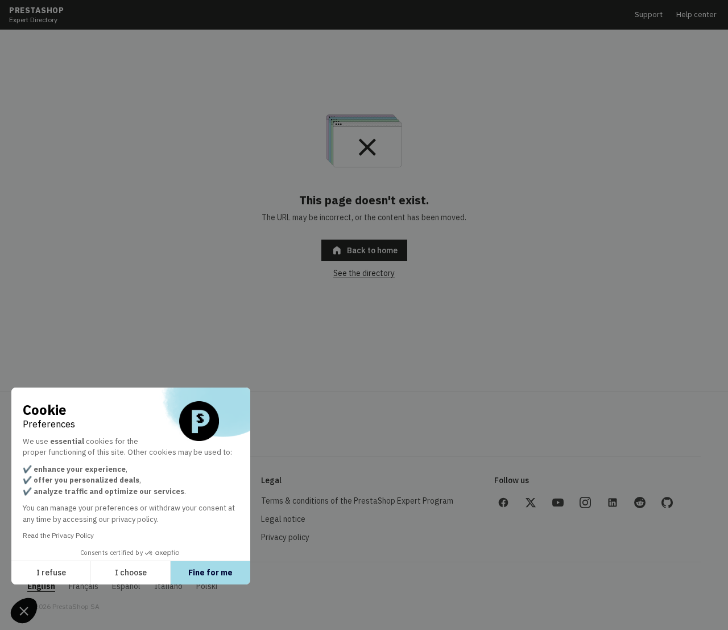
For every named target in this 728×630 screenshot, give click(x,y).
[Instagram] (585, 502)
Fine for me (210, 572)
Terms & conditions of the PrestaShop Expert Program (357, 501)
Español (126, 586)
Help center (696, 14)
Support (649, 14)
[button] (24, 610)
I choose (131, 572)
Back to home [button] (364, 250)
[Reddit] (640, 502)
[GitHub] (667, 502)
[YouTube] (558, 502)
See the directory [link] (364, 273)
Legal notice (283, 519)
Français (83, 586)
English (41, 586)
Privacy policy (285, 537)
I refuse (51, 572)
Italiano (168, 586)
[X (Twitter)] (531, 502)
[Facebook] (503, 502)
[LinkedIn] (612, 502)
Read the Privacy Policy (58, 535)
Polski (206, 586)
